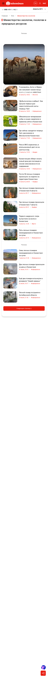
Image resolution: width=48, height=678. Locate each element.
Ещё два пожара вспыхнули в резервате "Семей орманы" (31, 281)
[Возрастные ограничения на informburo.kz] (35, 3)
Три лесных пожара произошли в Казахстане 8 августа (31, 190)
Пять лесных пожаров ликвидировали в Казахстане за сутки (31, 234)
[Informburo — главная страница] (15, 3)
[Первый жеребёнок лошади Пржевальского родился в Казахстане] (24, 64)
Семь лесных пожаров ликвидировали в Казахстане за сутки (31, 254)
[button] (39, 9)
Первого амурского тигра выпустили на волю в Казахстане (29, 220)
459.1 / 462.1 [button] (10, 9)
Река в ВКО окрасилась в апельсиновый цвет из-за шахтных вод (29, 148)
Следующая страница (24, 308)
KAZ (44, 3)
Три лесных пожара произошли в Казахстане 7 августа (31, 204)
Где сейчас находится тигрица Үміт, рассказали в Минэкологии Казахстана (31, 134)
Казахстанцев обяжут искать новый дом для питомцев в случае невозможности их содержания (30, 164)
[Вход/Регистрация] (39, 3)
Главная (5, 16)
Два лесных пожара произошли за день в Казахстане (31, 267)
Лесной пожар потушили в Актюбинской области (29, 295)
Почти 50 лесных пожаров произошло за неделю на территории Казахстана (29, 178)
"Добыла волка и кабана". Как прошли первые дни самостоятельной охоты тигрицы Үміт (31, 106)
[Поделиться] (43, 673)
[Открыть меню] (4, 3)
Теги (12, 16)
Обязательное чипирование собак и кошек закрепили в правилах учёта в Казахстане (30, 120)
